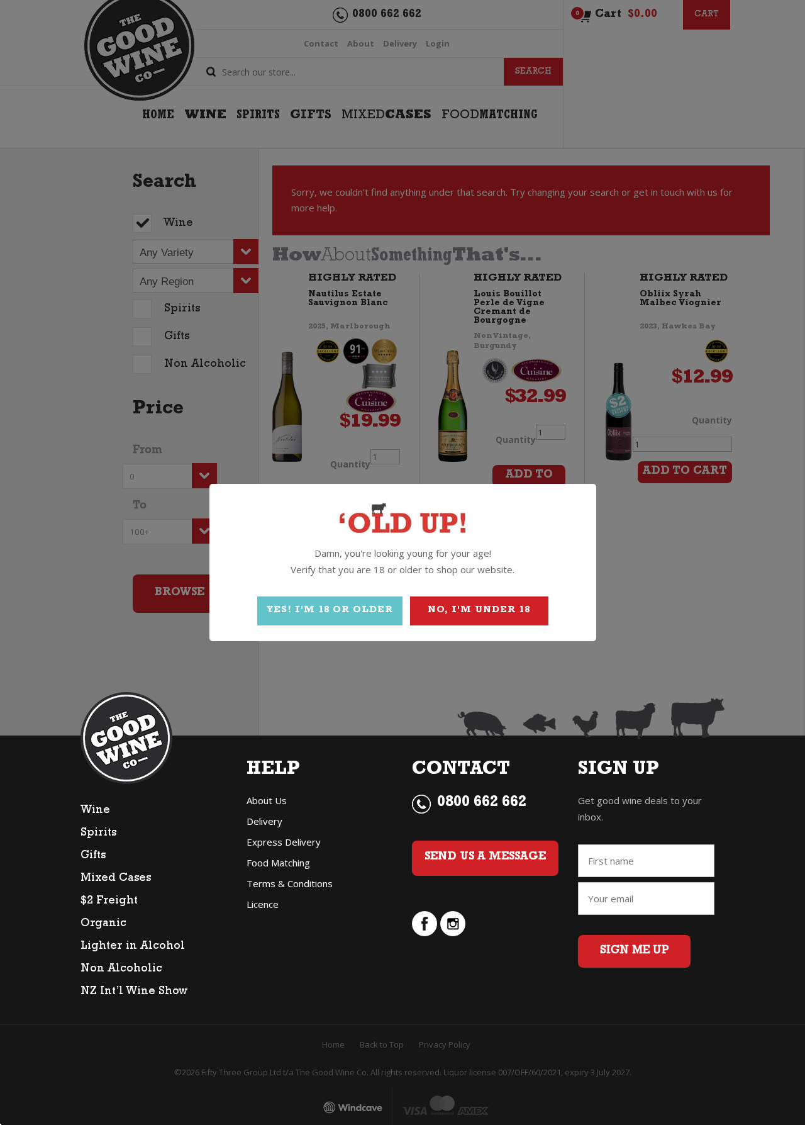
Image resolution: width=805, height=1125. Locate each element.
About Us (267, 800)
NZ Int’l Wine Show (133, 992)
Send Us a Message (485, 857)
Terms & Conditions (290, 883)
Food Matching (278, 862)
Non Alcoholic (121, 969)
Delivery (264, 821)
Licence (263, 904)
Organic (103, 924)
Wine (95, 811)
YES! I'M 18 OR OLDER (330, 610)
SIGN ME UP (634, 951)
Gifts (93, 856)
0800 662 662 (481, 803)
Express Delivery (284, 842)
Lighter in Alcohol (132, 947)
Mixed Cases (115, 879)
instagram (452, 923)
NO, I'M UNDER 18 (479, 610)
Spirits (98, 833)
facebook (424, 923)
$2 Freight (109, 901)
